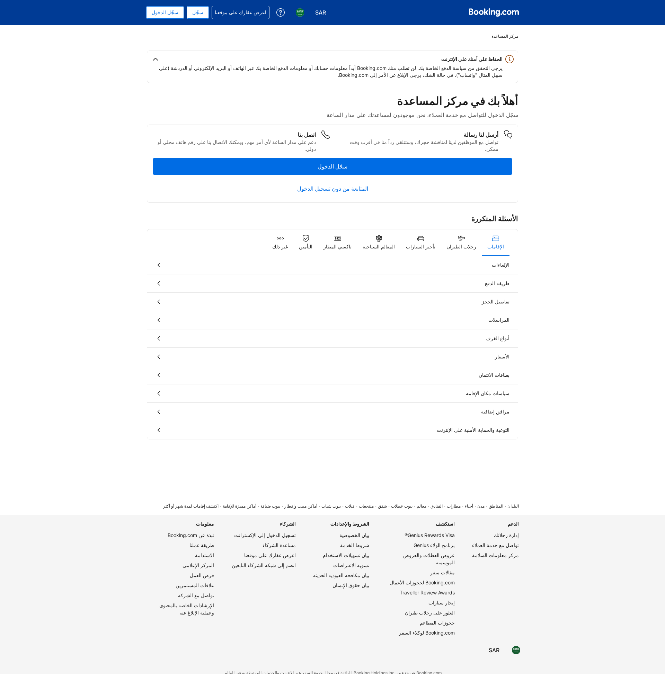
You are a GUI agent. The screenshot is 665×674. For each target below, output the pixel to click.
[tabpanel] (332, 347)
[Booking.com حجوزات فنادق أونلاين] (494, 12)
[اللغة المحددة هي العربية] (516, 650)
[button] (332, 59)
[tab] (495, 242)
